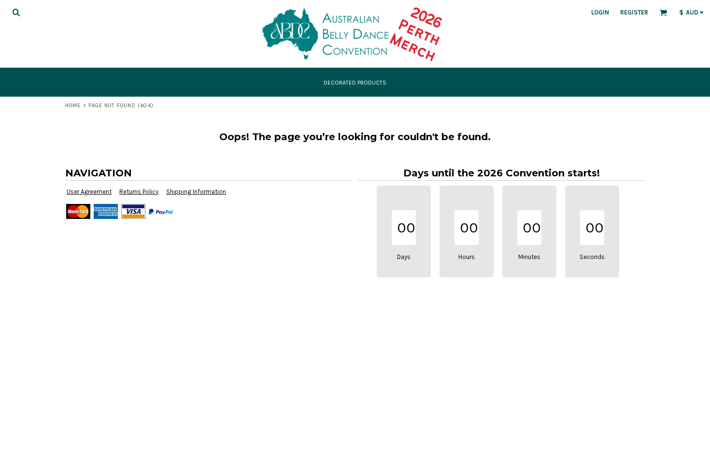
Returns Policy (138, 191)
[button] (16, 12)
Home (73, 105)
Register (634, 12)
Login (600, 12)
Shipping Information (196, 191)
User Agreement (89, 191)
